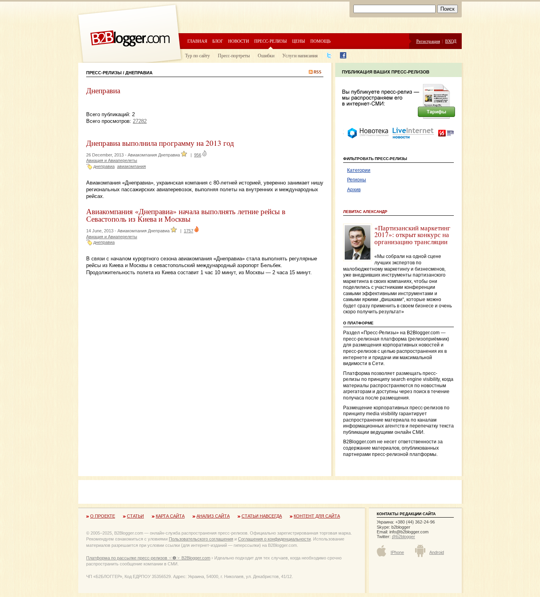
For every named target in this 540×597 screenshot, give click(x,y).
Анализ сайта (213, 516)
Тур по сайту (197, 55)
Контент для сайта (317, 516)
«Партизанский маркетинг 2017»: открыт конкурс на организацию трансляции (412, 234)
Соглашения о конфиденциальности (274, 539)
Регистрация (428, 41)
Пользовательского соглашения (201, 539)
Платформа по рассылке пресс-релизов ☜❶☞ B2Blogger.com (148, 558)
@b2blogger (403, 536)
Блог (217, 41)
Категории (358, 170)
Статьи (135, 516)
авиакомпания (131, 166)
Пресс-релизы (270, 41)
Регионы (356, 179)
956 (197, 155)
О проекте (102, 516)
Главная (197, 41)
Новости (238, 41)
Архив (354, 189)
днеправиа (104, 166)
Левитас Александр (365, 211)
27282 (140, 121)
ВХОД (451, 41)
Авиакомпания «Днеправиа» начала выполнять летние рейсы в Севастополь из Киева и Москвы (185, 215)
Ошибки (266, 55)
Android (436, 552)
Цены (298, 41)
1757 (188, 230)
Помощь (320, 41)
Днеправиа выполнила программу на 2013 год (160, 143)
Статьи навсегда (262, 516)
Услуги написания (300, 55)
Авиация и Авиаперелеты (111, 160)
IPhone (397, 552)
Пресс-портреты (234, 55)
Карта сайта (170, 516)
